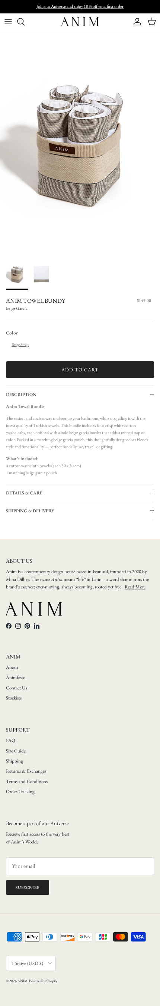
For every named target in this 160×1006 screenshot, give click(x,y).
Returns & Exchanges (26, 771)
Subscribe (27, 887)
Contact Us (16, 688)
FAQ (10, 740)
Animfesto (15, 677)
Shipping (14, 761)
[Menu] (8, 21)
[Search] (24, 21)
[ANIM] (80, 21)
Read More (135, 587)
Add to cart (80, 370)
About (12, 667)
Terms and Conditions (27, 781)
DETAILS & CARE (24, 493)
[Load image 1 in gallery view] (80, 142)
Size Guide (16, 751)
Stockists (14, 698)
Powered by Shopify (43, 980)
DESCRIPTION (21, 394)
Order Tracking (20, 791)
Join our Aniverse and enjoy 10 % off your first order (80, 6)
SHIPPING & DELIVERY (30, 511)
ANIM (22, 980)
